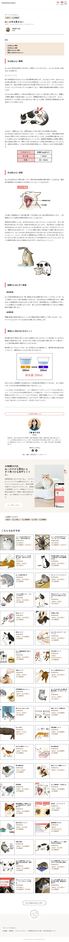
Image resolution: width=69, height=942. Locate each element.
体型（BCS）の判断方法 (58, 708)
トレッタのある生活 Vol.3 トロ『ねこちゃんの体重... (58, 537)
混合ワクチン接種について (58, 765)
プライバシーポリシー (21, 930)
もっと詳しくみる (13, 505)
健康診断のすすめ (56, 822)
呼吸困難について (56, 727)
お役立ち (8, 17)
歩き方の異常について (22, 746)
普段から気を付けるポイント (16, 52)
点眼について (19, 670)
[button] (66, 3)
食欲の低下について (21, 822)
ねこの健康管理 (26, 519)
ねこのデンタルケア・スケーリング (58, 632)
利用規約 (11, 930)
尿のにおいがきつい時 (22, 708)
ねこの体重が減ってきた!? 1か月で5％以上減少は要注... (59, 861)
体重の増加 (19, 841)
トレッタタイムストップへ (34, 903)
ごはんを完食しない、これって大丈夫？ (23, 594)
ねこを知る (34, 519)
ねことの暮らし (16, 519)
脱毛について (19, 632)
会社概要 (5, 930)
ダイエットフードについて (58, 575)
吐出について (19, 613)
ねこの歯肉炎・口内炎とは (58, 784)
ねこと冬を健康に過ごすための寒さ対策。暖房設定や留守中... (58, 881)
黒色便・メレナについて (58, 803)
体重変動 (18, 784)
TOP (6, 14)
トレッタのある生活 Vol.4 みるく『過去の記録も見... (23, 537)
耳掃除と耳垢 (55, 613)
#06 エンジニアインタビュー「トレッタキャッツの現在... (23, 881)
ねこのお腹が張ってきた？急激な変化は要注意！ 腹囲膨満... (24, 862)
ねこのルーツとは (11, 75)
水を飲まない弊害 (12, 45)
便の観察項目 (19, 765)
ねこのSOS (19, 727)
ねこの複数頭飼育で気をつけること (23, 651)
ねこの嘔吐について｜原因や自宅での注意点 (58, 842)
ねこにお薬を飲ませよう (58, 670)
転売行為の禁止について (49, 930)
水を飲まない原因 (12, 48)
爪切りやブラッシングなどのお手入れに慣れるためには (58, 595)
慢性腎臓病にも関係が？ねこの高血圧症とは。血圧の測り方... (23, 805)
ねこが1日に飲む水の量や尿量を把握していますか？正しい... (59, 691)
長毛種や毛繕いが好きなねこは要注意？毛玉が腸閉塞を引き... (58, 557)
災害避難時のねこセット (23, 689)
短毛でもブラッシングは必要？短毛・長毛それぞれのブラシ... (23, 557)
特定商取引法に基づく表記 (35, 930)
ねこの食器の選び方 (21, 575)
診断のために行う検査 (14, 50)
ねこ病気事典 (15, 17)
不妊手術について (56, 651)
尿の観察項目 (55, 746)
